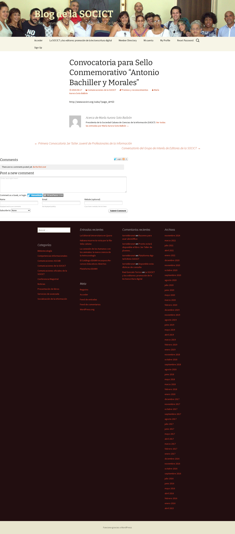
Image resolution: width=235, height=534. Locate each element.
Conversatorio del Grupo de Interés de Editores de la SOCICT (161, 148)
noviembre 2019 (172, 314)
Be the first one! (39, 167)
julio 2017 (169, 423)
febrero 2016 (171, 498)
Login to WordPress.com (53, 195)
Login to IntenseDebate (35, 195)
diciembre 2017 (172, 399)
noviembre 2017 (172, 404)
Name (2, 199)
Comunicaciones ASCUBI (49, 260)
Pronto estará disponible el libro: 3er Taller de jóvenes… (137, 247)
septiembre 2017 (173, 414)
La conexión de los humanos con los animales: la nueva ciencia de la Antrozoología (95, 252)
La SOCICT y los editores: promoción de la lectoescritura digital (80, 40)
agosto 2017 (170, 419)
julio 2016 (169, 478)
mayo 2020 (170, 295)
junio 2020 (169, 290)
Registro (84, 289)
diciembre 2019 (172, 309)
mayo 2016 (170, 488)
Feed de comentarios (90, 304)
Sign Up (38, 47)
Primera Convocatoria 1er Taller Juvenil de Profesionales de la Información (83, 143)
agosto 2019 (170, 319)
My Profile (165, 40)
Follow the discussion (125, 159)
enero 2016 (170, 503)
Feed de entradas (88, 299)
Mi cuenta (148, 40)
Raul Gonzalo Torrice (132, 272)
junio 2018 (169, 374)
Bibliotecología (45, 250)
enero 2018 (170, 394)
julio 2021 (169, 245)
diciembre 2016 (172, 458)
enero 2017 (170, 453)
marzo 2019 (170, 339)
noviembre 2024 (172, 235)
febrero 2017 (171, 448)
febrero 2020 (171, 304)
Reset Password (185, 40)
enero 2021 (170, 255)
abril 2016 (169, 493)
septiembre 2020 (173, 275)
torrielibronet (128, 235)
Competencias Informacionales (52, 255)
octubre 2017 (171, 409)
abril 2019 (169, 334)
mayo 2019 (170, 329)
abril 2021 (169, 250)
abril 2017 (169, 438)
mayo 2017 (170, 433)
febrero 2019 (171, 344)
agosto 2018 (170, 369)
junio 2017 (169, 428)
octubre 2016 (171, 468)
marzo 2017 (170, 443)
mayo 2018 (170, 379)
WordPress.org (87, 309)
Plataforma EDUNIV (89, 268)
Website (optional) (92, 199)
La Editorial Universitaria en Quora (96, 235)
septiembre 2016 (173, 473)
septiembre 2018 (173, 364)
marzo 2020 (170, 300)
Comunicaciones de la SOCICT (102, 89)
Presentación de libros (48, 288)
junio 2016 (169, 483)
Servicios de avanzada (48, 293)
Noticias (41, 284)
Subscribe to (5, 210)
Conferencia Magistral (48, 279)
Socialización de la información (52, 298)
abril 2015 (169, 508)
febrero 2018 (171, 389)
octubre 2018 (171, 359)
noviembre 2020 (172, 265)
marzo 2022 (170, 240)
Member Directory (128, 40)
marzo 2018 (170, 384)
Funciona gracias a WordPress (117, 527)
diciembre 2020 (172, 260)
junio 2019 (169, 324)
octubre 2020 (171, 270)
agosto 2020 (170, 280)
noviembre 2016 (172, 463)
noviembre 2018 (172, 354)
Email (44, 199)
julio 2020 (169, 285)
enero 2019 (170, 349)
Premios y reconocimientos (135, 89)
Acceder (38, 40)
